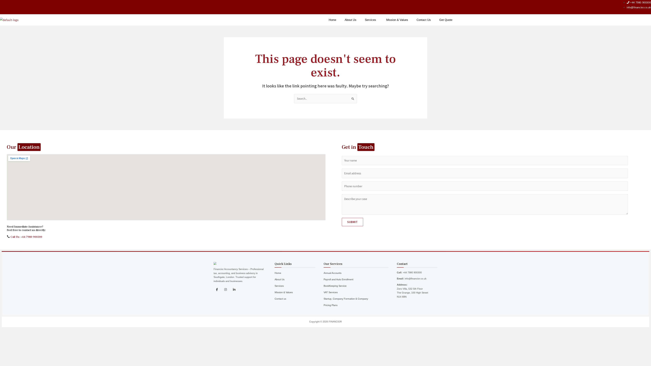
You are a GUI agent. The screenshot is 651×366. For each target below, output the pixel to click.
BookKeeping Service (335, 285)
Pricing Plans (331, 305)
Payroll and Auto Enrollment (338, 279)
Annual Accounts (332, 273)
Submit (352, 222)
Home (332, 20)
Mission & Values (397, 20)
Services (370, 20)
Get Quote (445, 20)
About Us (350, 20)
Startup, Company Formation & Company (346, 298)
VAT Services (331, 292)
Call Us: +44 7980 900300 (26, 237)
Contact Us (424, 20)
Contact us (280, 298)
